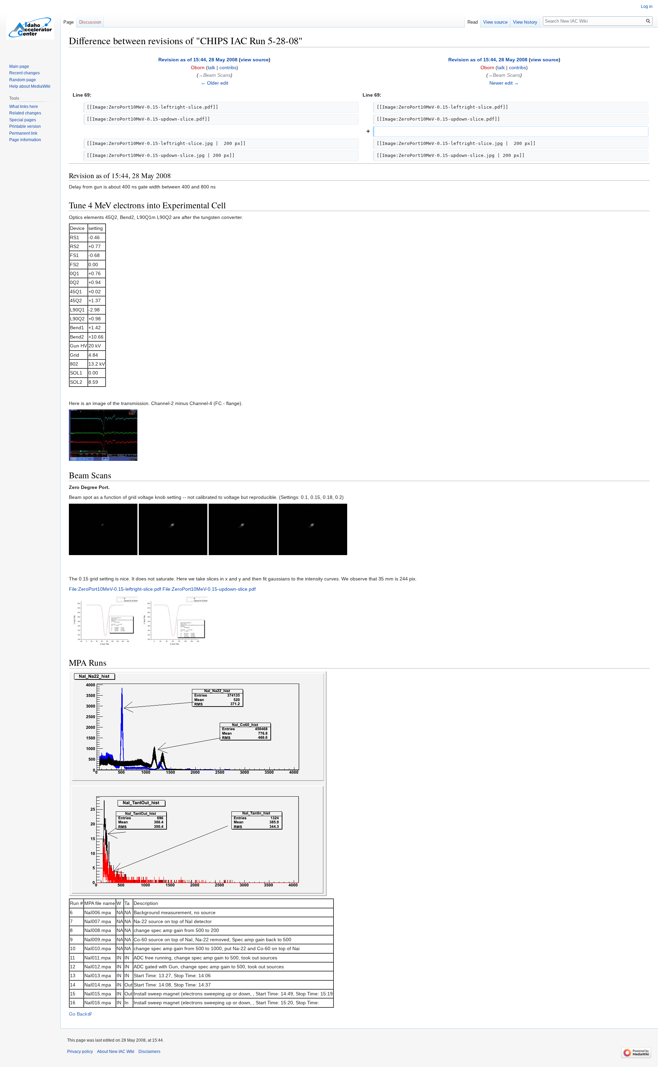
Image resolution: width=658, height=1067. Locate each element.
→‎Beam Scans (214, 75)
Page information (25, 139)
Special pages (22, 120)
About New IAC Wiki (115, 1051)
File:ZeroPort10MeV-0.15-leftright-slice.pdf (115, 589)
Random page (22, 79)
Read (472, 22)
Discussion (90, 22)
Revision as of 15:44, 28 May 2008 (197, 59)
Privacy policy (80, 1051)
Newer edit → (504, 83)
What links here (23, 106)
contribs (227, 67)
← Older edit (214, 83)
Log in (647, 6)
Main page (19, 66)
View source (495, 22)
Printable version (25, 126)
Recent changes (24, 73)
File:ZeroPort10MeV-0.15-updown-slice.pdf (209, 589)
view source (255, 59)
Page (68, 22)
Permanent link (23, 133)
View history (525, 22)
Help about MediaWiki (29, 86)
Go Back (78, 1014)
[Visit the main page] (30, 27)
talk (211, 67)
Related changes (25, 113)
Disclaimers (149, 1051)
